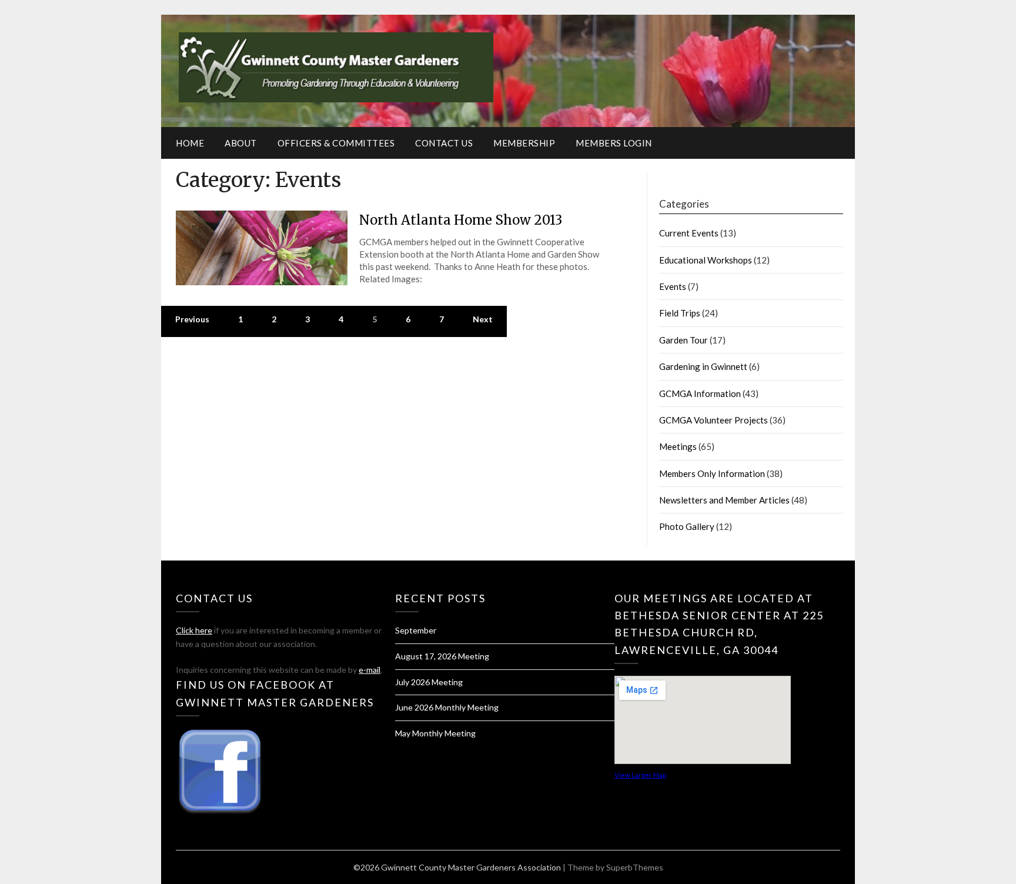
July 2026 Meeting (429, 682)
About (241, 143)
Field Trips (679, 313)
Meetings (678, 446)
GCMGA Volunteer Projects (713, 420)
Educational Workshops (705, 260)
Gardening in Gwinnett (703, 366)
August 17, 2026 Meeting (442, 656)
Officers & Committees (336, 143)
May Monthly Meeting (435, 733)
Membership (524, 143)
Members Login (614, 143)
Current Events (688, 233)
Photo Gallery (686, 526)
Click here (194, 630)
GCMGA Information (700, 393)
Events (672, 286)
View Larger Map (640, 775)
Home (190, 143)
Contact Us (444, 143)
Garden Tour (683, 340)
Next (483, 319)
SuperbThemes (634, 867)
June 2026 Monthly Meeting (447, 707)
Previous (192, 319)
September (415, 630)
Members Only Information (712, 473)
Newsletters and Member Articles (724, 500)
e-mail (369, 670)
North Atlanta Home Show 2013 (460, 220)
